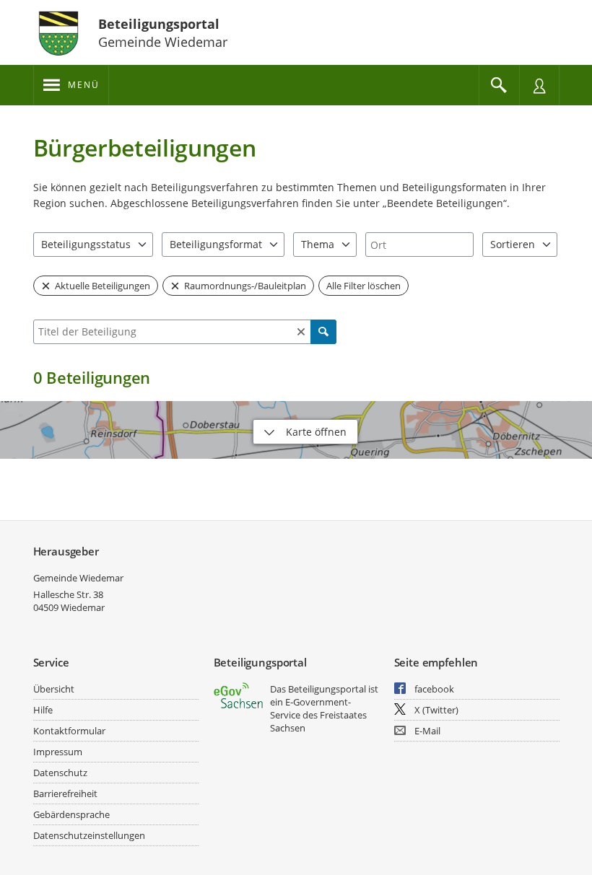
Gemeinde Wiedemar (78, 577)
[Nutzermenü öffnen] (539, 85)
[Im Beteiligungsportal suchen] (499, 85)
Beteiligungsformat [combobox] (216, 244)
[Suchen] (323, 332)
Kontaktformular (69, 730)
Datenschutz (60, 772)
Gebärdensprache (71, 814)
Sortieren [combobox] (512, 244)
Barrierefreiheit (65, 793)
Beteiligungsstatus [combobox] (86, 244)
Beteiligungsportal (158, 23)
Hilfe (43, 709)
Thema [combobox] (317, 244)
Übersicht (53, 688)
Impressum (57, 751)
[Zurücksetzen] (301, 332)
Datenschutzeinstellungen (89, 835)
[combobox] (419, 244)
